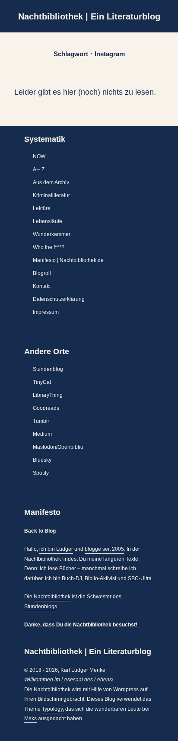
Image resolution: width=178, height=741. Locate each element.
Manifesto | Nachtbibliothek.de (68, 260)
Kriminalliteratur (51, 195)
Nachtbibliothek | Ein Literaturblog (89, 16)
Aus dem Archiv (51, 182)
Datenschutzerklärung (59, 299)
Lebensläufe (47, 221)
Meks (30, 718)
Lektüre (42, 208)
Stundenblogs (40, 607)
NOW (39, 156)
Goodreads (46, 408)
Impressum (46, 312)
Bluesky (42, 460)
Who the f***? (48, 247)
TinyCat (42, 382)
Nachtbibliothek (52, 597)
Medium (42, 434)
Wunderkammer (51, 234)
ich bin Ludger (56, 549)
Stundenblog (48, 369)
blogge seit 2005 (104, 549)
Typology (52, 709)
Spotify (41, 473)
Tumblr (41, 421)
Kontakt (42, 286)
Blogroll (42, 273)
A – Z (38, 169)
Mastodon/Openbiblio (58, 447)
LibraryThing (48, 395)
